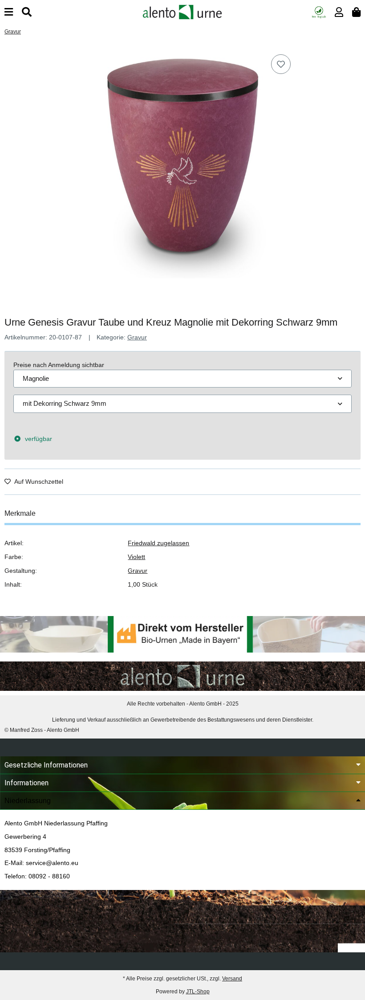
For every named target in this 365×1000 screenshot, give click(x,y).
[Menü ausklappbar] (8, 12)
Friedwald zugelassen (158, 543)
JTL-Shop (198, 991)
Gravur (137, 337)
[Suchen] (27, 12)
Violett (136, 556)
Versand (232, 979)
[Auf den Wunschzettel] (281, 64)
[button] (339, 12)
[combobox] (182, 379)
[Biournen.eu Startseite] (182, 11)
